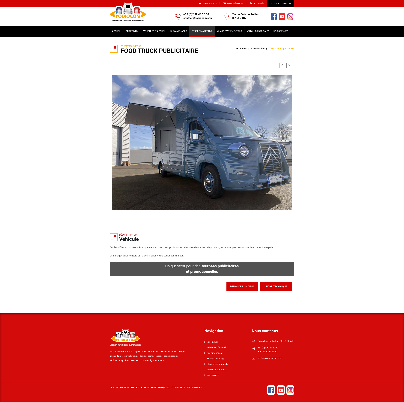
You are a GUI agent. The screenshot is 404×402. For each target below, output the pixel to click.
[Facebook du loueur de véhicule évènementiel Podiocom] (273, 16)
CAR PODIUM (132, 31)
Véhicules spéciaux (216, 369)
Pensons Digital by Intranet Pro (143, 387)
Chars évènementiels (217, 364)
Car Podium (212, 342)
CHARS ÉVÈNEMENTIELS (229, 31)
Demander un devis (242, 286)
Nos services (213, 375)
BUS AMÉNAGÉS (178, 31)
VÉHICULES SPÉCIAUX (258, 31)
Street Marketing (258, 48)
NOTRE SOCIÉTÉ (209, 3)
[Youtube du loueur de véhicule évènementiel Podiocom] (282, 16)
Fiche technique (276, 286)
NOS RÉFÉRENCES (234, 3)
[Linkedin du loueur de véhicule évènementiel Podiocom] (290, 16)
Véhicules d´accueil (216, 347)
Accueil (116, 31)
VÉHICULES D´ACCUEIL (154, 31)
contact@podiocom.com (270, 358)
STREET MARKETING (202, 31)
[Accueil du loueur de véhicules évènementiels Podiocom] (128, 11)
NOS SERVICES (280, 31)
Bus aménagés (214, 353)
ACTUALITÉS (258, 3)
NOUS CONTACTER (282, 4)
